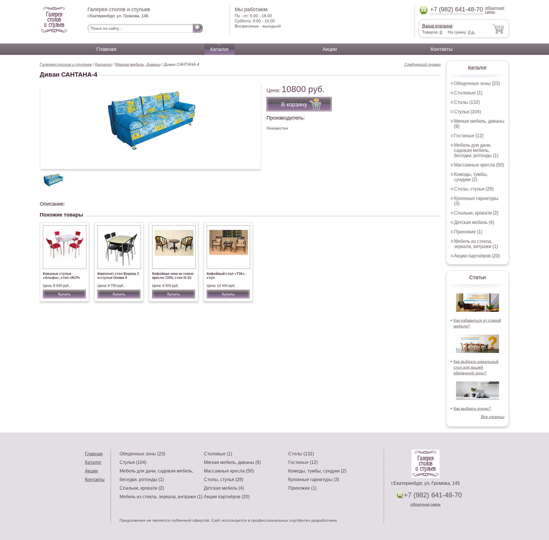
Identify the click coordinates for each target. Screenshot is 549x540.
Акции (330, 49)
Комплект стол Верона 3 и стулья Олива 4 (118, 276)
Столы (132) (467, 102)
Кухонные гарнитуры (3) (313, 479)
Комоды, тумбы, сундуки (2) (471, 177)
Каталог (219, 49)
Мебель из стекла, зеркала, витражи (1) (476, 244)
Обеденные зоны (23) (477, 83)
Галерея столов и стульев (66, 64)
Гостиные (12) (469, 135)
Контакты (442, 49)
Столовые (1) (468, 92)
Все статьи (492, 416)
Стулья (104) (467, 111)
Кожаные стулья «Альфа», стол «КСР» (61, 276)
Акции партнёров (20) (477, 255)
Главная (106, 49)
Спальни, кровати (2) (476, 213)
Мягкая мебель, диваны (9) (232, 462)
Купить (64, 294)
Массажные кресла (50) (479, 164)
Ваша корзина (437, 25)
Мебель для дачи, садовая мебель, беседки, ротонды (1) (476, 150)
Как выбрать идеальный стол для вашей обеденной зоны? (475, 367)
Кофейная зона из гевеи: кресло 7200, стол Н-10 (173, 276)
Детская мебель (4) (474, 222)
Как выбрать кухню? (472, 408)
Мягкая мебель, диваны (137, 64)
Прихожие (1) (468, 231)
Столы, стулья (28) (474, 188)
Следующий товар (422, 64)
